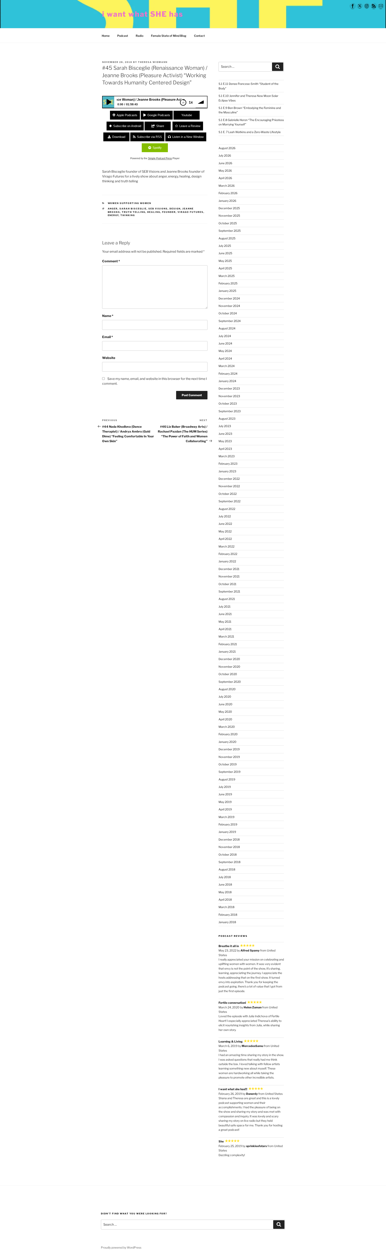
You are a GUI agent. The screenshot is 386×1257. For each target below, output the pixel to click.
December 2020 (229, 659)
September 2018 (229, 862)
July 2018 (225, 877)
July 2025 (225, 245)
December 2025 (229, 208)
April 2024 (225, 358)
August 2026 (227, 148)
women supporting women (129, 203)
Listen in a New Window (188, 136)
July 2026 (225, 155)
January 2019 (227, 832)
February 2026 (228, 193)
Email (107, 337)
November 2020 (229, 666)
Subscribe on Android (127, 126)
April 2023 (225, 448)
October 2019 (228, 764)
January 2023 (227, 471)
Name (107, 316)
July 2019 (225, 786)
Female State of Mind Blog (168, 35)
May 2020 (225, 711)
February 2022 (228, 554)
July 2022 (225, 516)
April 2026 (225, 178)
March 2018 (226, 907)
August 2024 (227, 328)
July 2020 (225, 696)
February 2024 (228, 373)
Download (118, 136)
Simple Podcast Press (160, 158)
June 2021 (225, 614)
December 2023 (229, 388)
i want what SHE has (142, 14)
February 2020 (228, 734)
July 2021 (225, 606)
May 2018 (225, 892)
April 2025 (225, 268)
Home (106, 35)
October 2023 (228, 403)
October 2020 (228, 674)
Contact (199, 35)
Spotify (157, 147)
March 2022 (226, 546)
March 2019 (226, 817)
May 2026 (225, 170)
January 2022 (227, 561)
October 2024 (228, 313)
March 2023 (227, 456)
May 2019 (225, 802)
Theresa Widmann (152, 62)
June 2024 (225, 343)
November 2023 (229, 396)
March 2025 (227, 276)
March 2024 (227, 366)
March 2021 (226, 636)
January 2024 (227, 381)
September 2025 (230, 230)
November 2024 (229, 306)
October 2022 (228, 493)
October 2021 (227, 584)
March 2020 (227, 726)
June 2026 (225, 163)
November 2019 (229, 757)
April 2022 (225, 538)
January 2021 (227, 651)
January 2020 (227, 741)
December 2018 (229, 839)
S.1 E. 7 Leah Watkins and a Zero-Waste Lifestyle (250, 132)
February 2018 (228, 914)
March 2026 (227, 185)
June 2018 (225, 884)
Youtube (186, 115)
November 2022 (229, 486)
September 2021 (229, 591)
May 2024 (225, 351)
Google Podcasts (158, 115)
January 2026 (227, 200)
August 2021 (227, 599)
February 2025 (228, 283)
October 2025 (228, 223)
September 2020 (230, 681)
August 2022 (227, 509)
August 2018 (227, 869)
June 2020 (225, 704)
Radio (139, 35)
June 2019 (225, 794)
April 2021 (225, 629)
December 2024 (229, 298)
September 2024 (230, 321)
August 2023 (227, 418)
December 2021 (229, 569)
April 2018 (225, 899)
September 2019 (229, 771)
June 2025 (225, 253)
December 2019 (229, 749)
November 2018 (229, 847)
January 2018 (227, 922)
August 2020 (227, 689)
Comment (111, 261)
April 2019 (225, 809)
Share (160, 126)
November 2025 (229, 215)
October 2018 (228, 854)
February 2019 (228, 824)
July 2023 (225, 426)
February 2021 (228, 644)
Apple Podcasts (127, 115)
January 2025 (227, 290)
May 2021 (225, 621)
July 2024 (225, 336)
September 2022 (229, 501)
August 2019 (227, 779)
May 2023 (225, 441)
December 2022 (229, 478)
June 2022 (225, 523)
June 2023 (225, 433)
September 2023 (230, 411)
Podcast (122, 35)
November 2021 (229, 576)
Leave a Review (189, 126)
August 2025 (227, 238)
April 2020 (225, 719)
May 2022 (225, 531)
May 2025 (225, 260)
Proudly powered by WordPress (121, 1247)
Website (108, 358)
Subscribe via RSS (149, 136)
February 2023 (228, 463)
